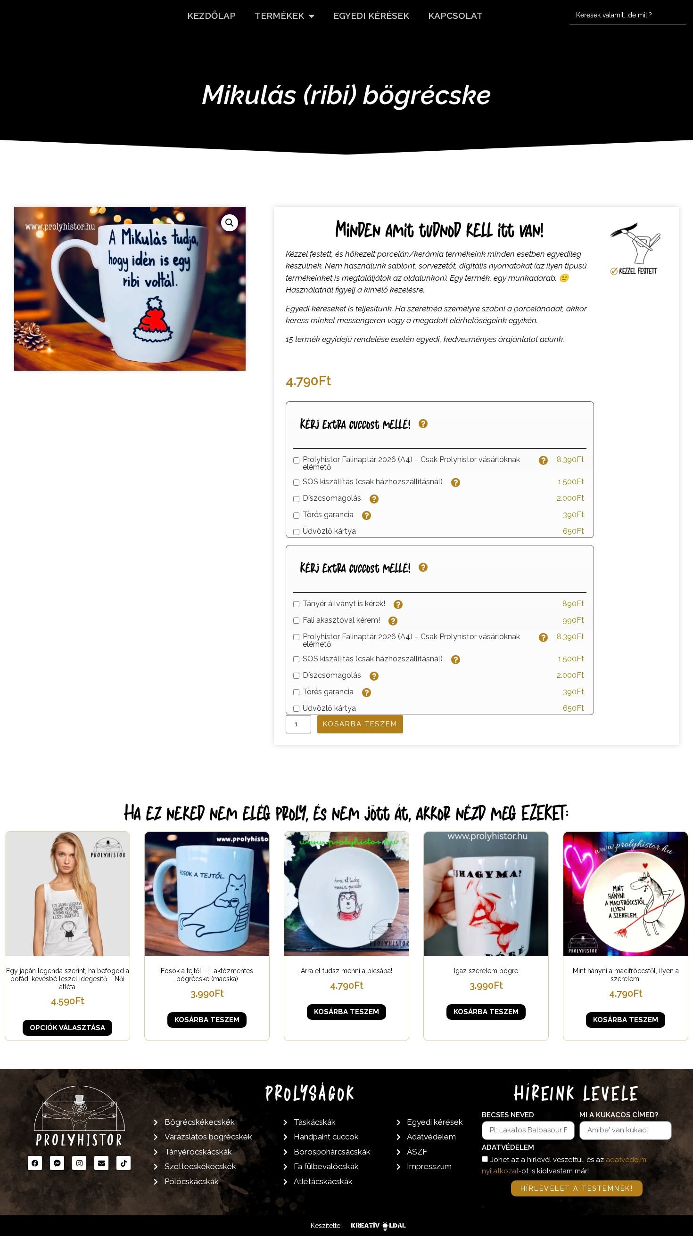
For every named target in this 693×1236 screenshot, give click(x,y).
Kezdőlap (211, 15)
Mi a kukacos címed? (618, 1115)
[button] (229, 222)
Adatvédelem (508, 1148)
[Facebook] (35, 1163)
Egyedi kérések (371, 15)
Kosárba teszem (360, 724)
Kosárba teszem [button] (206, 1020)
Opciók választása (67, 1028)
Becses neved (508, 1115)
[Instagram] (79, 1163)
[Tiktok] (123, 1163)
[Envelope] (101, 1163)
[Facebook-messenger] (57, 1163)
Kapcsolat (455, 15)
